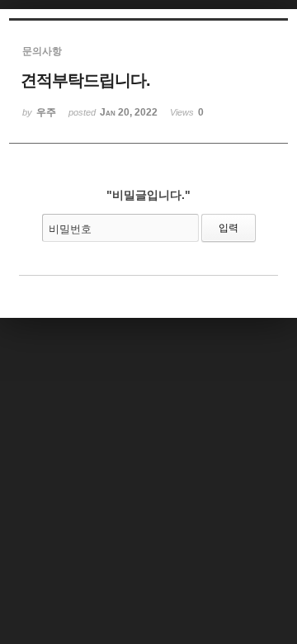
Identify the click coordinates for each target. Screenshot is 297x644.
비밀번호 (70, 229)
